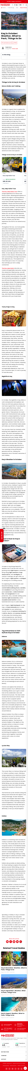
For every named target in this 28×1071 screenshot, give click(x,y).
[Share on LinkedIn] (14, 941)
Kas (17, 7)
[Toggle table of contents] (25, 55)
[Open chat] (25, 1068)
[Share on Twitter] (10, 941)
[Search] (13, 5)
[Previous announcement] (2, 1)
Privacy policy (6, 1065)
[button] (2, 535)
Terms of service (21, 1065)
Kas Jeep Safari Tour (9, 175)
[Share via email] (17, 941)
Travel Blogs (11, 7)
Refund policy (13, 1065)
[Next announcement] (25, 1)
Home (4, 7)
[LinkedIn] (21, 1069)
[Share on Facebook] (7, 941)
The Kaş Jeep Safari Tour (9, 191)
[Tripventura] (7, 1035)
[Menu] (26, 5)
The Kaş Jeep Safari (8, 268)
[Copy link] (20, 941)
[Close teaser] (4, 528)
